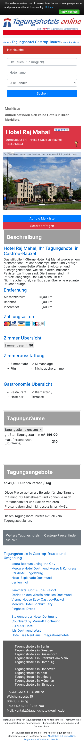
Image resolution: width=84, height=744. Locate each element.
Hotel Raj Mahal (71, 42)
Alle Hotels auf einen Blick (61, 736)
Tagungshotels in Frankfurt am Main (41, 658)
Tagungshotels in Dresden (34, 650)
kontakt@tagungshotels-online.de (39, 710)
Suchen (42, 93)
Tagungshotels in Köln (31, 673)
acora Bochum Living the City (33, 564)
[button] (9, 181)
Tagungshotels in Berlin (32, 646)
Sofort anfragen (42, 226)
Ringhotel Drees (23, 609)
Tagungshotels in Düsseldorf (36, 654)
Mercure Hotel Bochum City (32, 604)
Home (6, 42)
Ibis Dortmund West (26, 630)
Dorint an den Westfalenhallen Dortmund (42, 595)
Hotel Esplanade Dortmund (32, 578)
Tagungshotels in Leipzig (33, 677)
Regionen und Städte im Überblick (42, 739)
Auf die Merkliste (42, 218)
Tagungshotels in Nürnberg (35, 684)
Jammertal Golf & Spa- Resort (34, 590)
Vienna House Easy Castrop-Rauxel (38, 599)
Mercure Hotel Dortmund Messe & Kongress (44, 568)
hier (14, 540)
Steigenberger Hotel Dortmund (34, 616)
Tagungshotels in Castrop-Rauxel (42, 535)
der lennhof (20, 582)
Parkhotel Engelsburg (27, 573)
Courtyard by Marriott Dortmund (36, 621)
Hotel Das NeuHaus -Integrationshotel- (40, 635)
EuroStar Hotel (22, 626)
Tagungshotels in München (34, 680)
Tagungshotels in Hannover (35, 669)
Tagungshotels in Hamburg (34, 662)
